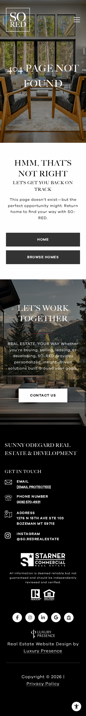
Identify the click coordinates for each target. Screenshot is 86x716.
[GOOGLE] (56, 617)
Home (43, 239)
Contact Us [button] (43, 395)
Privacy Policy (43, 684)
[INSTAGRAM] (30, 617)
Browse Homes (43, 257)
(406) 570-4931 (28, 502)
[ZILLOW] (69, 617)
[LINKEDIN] (43, 617)
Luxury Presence (43, 651)
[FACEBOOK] (17, 617)
